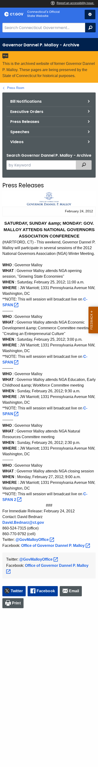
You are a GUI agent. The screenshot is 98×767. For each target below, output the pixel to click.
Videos (17, 142)
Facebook (46, 591)
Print (16, 603)
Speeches (19, 132)
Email (74, 591)
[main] (49, 402)
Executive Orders (26, 111)
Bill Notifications (26, 101)
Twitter (17, 591)
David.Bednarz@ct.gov (23, 522)
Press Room (15, 88)
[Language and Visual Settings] (90, 14)
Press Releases (24, 121)
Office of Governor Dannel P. (53, 546)
